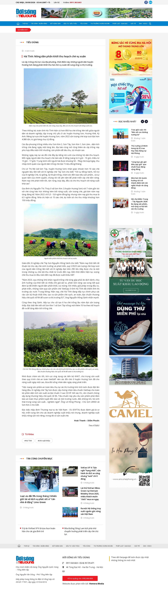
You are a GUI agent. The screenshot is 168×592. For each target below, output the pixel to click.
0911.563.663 (72, 563)
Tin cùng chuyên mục (39, 458)
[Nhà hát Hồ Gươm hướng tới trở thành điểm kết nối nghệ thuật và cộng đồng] (120, 182)
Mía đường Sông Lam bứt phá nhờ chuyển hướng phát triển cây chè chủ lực (81, 531)
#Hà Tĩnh (28, 440)
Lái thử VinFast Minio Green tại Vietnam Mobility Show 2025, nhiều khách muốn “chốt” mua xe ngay (90, 494)
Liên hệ (56, 2)
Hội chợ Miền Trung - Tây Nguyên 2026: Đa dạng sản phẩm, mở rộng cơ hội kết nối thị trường (139, 204)
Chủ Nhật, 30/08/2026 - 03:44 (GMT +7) (33, 2)
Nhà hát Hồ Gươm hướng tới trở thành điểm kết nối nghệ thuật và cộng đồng (139, 183)
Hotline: (72, 2)
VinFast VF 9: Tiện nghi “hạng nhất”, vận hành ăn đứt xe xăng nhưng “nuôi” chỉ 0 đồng (91, 473)
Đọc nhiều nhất (127, 121)
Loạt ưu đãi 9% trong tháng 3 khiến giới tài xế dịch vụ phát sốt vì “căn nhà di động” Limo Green (38, 499)
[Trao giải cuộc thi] (120, 134)
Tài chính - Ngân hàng (39, 23)
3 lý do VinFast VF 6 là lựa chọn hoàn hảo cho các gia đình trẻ (38, 530)
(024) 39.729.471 (87, 563)
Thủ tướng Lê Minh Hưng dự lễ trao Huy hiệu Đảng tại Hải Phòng (139, 149)
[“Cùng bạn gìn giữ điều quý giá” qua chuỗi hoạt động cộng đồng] (120, 166)
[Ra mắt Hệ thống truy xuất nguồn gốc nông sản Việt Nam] (70, 512)
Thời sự (25, 23)
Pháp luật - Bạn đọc (120, 23)
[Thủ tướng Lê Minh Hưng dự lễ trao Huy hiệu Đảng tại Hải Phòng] (120, 150)
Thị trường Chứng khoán (100, 23)
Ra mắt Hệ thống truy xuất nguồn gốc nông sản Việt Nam (91, 511)
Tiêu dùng (83, 23)
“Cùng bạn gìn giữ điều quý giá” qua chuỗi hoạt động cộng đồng (138, 165)
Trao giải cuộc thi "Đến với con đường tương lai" (139, 132)
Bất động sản (55, 23)
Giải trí (133, 23)
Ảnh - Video (143, 23)
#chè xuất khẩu (44, 440)
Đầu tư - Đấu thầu (70, 23)
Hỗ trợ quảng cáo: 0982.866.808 (80, 578)
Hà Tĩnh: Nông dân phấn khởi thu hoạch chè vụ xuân (55, 56)
